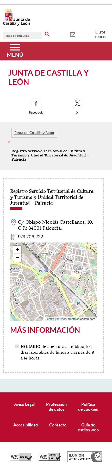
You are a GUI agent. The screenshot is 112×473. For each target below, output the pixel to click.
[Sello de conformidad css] (21, 459)
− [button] (17, 257)
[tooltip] (72, 34)
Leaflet (50, 319)
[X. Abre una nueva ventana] (77, 103)
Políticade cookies (88, 407)
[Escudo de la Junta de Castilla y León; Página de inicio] (16, 24)
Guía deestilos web (88, 427)
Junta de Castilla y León (34, 132)
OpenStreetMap (69, 319)
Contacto (57, 425)
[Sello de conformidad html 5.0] (50, 459)
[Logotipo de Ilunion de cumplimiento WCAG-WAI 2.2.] (84, 461)
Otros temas (100, 34)
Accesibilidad (25, 425)
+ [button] (17, 249)
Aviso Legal (24, 404)
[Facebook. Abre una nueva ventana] (35, 103)
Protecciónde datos (56, 407)
